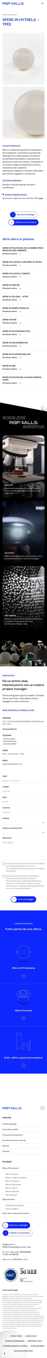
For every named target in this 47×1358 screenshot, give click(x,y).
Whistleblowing (37, 1346)
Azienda (7, 1118)
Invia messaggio (26, 899)
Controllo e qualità (10, 1130)
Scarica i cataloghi (18, 1225)
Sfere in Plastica (10, 15)
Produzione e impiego (15, 1205)
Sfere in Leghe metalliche (16, 1178)
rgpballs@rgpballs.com (12, 764)
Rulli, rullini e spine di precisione (16, 1213)
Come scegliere (12, 1209)
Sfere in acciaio (12, 1174)
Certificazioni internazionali (14, 1140)
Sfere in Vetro (11, 1188)
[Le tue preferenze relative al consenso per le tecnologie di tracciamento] (4, 1353)
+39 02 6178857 (9, 739)
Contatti (6, 1151)
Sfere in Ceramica (13, 1185)
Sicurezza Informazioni (14, 1341)
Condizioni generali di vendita (15, 1346)
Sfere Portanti (9, 1199)
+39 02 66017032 (9, 741)
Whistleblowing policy (23, 1351)
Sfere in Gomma (12, 1192)
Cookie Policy (31, 1336)
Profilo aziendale (9, 1124)
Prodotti (7, 1162)
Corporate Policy (34, 1341)
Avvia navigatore (10, 729)
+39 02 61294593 (9, 744)
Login (41, 198)
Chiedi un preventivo (20, 1233)
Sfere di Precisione (10, 1168)
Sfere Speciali (11, 1195)
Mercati (6, 1146)
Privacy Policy (16, 1336)
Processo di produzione (13, 1135)
